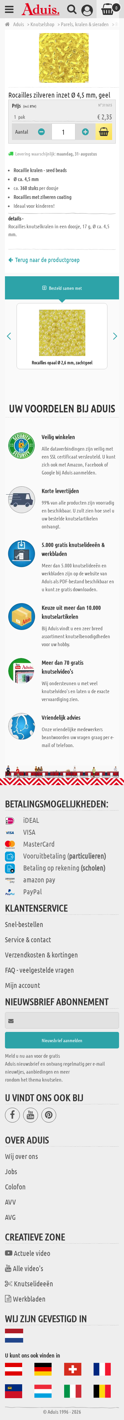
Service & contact (28, 939)
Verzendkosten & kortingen (41, 954)
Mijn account (22, 985)
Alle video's (28, 1268)
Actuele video (32, 1253)
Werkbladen (29, 1298)
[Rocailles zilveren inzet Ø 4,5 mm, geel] (63, 58)
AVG (10, 1217)
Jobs (11, 1171)
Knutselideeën (33, 1283)
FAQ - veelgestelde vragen (39, 969)
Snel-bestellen (24, 924)
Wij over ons (21, 1156)
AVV (10, 1201)
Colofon (15, 1186)
